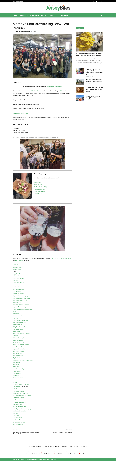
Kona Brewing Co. (18, 347)
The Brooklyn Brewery (19, 289)
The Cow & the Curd (39, 189)
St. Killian (15, 400)
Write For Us (40, 446)
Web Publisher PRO (51, 459)
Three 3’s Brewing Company (20, 406)
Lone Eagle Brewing (18, 351)
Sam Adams (16, 380)
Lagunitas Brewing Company (21, 349)
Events (18, 20)
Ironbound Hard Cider (19, 342)
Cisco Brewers (17, 291)
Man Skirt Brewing (18, 355)
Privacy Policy (73, 446)
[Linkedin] (96, 1)
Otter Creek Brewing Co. (19, 369)
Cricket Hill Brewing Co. (19, 293)
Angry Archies (38, 182)
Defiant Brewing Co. (18, 302)
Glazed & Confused (39, 191)
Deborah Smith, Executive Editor (22, 31)
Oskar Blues (16, 366)
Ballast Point (16, 276)
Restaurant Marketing (52, 446)
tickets (62, 91)
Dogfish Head (16, 313)
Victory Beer (16, 415)
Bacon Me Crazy (38, 184)
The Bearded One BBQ (40, 187)
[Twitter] (102, 1)
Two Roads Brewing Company (21, 411)
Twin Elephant (55, 258)
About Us (53, 15)
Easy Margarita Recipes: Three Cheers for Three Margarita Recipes (26, 433)
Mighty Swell (16, 358)
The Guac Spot (38, 193)
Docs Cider (16, 311)
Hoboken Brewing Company (20, 338)
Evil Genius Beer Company (20, 320)
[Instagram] (93, 1)
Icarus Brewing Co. (18, 340)
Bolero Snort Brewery (19, 282)
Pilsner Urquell (17, 371)
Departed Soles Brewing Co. (20, 307)
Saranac (15, 382)
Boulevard (15, 285)
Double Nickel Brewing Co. (20, 316)
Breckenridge (16, 287)
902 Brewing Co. (17, 267)
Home (15, 15)
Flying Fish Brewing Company (21, 327)
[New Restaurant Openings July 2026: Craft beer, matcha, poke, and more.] (80, 90)
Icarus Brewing (19, 260)
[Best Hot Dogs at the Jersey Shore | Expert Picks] (80, 98)
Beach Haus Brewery (19, 278)
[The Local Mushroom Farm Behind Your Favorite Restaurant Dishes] (89, 41)
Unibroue (15, 413)
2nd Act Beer (16, 265)
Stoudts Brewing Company (20, 402)
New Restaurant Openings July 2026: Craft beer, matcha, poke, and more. (94, 89)
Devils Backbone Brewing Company (23, 309)
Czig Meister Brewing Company (21, 298)
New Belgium (16, 362)
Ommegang (16, 364)
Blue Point (15, 280)
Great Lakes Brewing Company (21, 333)
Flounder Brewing (17, 324)
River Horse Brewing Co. (19, 377)
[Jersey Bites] (58, 8)
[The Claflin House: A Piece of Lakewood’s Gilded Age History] (80, 82)
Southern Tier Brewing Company (22, 395)
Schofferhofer (16, 386)
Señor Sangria (17, 389)
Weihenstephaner (17, 417)
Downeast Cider (17, 318)
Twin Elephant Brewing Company (22, 409)
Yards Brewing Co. (18, 424)
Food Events (24, 15)
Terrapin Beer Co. (17, 404)
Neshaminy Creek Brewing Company (23, 360)
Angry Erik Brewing (18, 273)
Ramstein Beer (17, 373)
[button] (101, 15)
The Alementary (17, 269)
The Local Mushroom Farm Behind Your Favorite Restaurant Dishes (89, 55)
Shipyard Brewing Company (20, 393)
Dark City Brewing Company (21, 300)
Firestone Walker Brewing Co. (21, 322)
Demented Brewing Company (21, 304)
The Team (65, 446)
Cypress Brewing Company (20, 296)
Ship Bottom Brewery (65, 258)
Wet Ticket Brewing (18, 420)
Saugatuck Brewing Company (21, 384)
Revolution (16, 375)
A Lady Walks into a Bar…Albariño (62, 432)
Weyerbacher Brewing (19, 422)
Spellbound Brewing (18, 397)
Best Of (43, 15)
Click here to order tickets (20, 113)
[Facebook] (91, 1)
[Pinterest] (99, 1)
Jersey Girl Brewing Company (21, 344)
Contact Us (64, 15)
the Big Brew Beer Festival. (55, 86)
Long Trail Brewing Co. (19, 353)
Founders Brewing (18, 329)
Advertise (31, 446)
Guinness (15, 335)
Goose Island (16, 331)
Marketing (34, 15)
